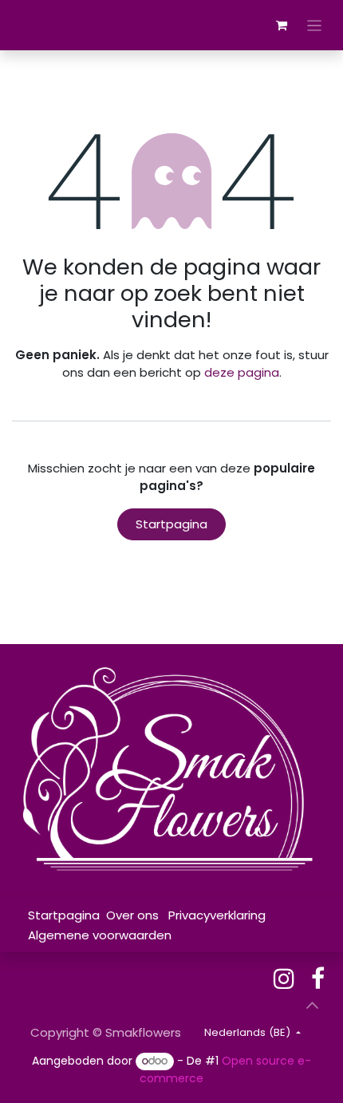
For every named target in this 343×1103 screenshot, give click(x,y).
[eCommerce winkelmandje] (282, 26)
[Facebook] (318, 978)
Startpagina (171, 524)
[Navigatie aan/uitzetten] (315, 25)
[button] (312, 1005)
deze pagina (241, 372)
